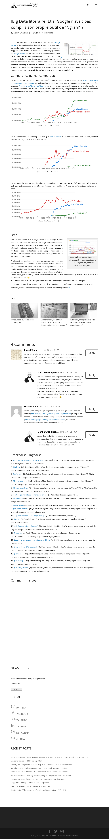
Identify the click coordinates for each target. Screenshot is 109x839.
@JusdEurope (19, 561)
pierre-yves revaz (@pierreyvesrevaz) (28, 460)
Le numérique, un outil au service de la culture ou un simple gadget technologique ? (54, 322)
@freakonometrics (20, 488)
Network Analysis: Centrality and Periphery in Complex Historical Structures (41, 775)
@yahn (16, 519)
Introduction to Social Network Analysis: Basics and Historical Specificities (40, 768)
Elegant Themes (49, 835)
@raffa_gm (17, 474)
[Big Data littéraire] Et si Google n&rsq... (29, 515)
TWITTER (21, 707)
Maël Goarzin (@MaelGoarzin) (26, 526)
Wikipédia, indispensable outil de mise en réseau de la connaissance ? (82, 322)
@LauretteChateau (20, 508)
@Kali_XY (16, 467)
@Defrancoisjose (20, 481)
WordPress (73, 835)
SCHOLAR (21, 739)
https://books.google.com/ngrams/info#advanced (45, 419)
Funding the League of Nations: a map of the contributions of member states (41, 764)
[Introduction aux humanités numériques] (24, 310)
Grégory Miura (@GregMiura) (25, 547)
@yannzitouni (18, 505)
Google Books (19, 53)
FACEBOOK (22, 713)
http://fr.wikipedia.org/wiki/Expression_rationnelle (51, 413)
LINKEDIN (21, 726)
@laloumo (18, 533)
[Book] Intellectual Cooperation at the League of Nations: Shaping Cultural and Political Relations (49, 757)
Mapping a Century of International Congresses (30, 783)
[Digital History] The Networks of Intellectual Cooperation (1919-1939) (38, 790)
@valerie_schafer (21, 567)
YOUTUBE (21, 720)
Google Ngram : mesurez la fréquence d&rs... (32, 540)
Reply (91, 353)
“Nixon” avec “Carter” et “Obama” (32, 86)
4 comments (47, 32)
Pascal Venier (31, 350)
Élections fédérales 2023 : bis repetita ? (26, 761)
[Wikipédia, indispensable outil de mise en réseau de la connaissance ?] (83, 310)
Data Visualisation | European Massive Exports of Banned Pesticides (38, 779)
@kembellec (18, 554)
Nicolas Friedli (31, 406)
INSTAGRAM (22, 732)
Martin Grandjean (20, 32)
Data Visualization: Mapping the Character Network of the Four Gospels (39, 772)
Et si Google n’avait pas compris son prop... (30, 495)
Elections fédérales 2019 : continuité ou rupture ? (30, 786)
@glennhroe (18, 498)
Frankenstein (55, 137)
